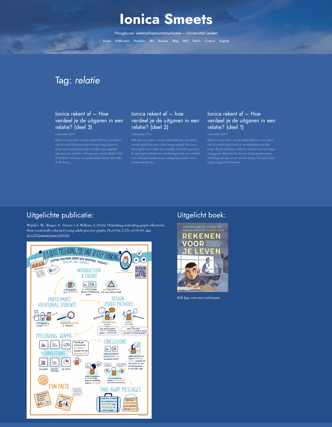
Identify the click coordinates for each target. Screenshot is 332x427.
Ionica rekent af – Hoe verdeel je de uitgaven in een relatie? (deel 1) (241, 120)
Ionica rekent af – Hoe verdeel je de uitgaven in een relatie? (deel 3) (89, 120)
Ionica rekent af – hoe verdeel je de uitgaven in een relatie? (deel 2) (165, 120)
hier (186, 298)
